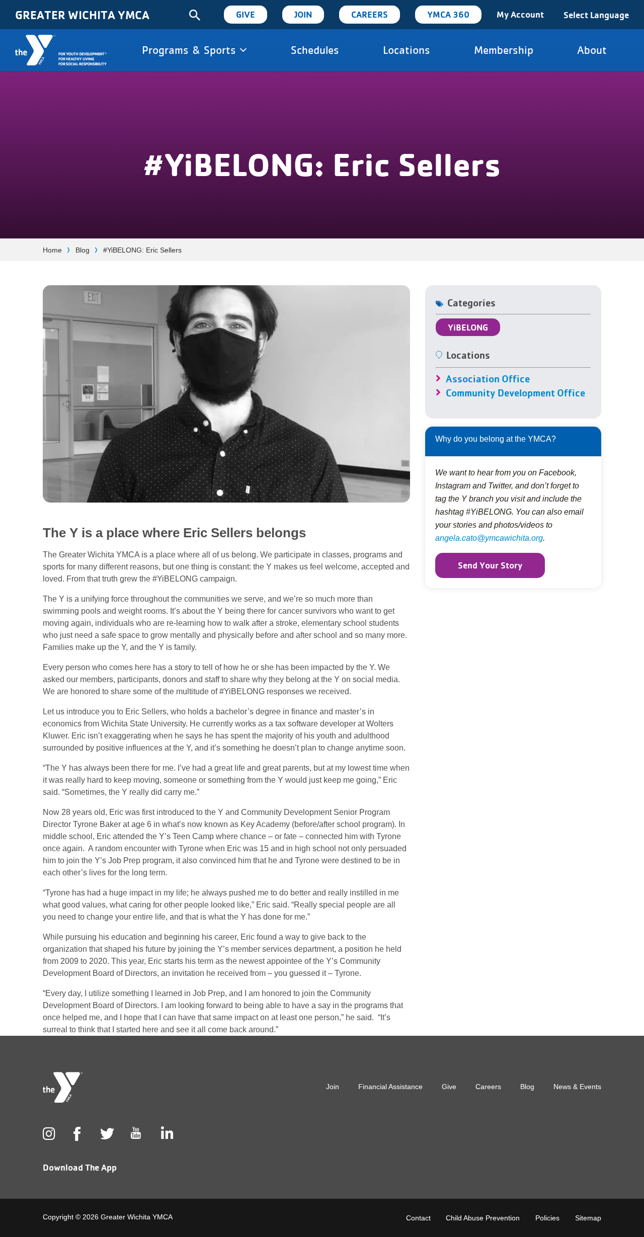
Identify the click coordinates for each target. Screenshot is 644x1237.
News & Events (577, 1087)
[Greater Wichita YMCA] (61, 50)
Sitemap (588, 1218)
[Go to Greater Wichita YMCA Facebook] (76, 1142)
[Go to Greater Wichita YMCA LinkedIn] (166, 1134)
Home (52, 250)
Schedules (315, 49)
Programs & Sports (190, 49)
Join (303, 14)
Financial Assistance (390, 1087)
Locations (406, 49)
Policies (547, 1218)
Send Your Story (490, 565)
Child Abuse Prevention (483, 1218)
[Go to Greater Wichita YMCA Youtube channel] (136, 1141)
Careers (369, 14)
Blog (82, 250)
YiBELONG (468, 327)
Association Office (488, 379)
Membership (503, 49)
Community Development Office (515, 393)
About (592, 49)
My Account (520, 14)
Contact (418, 1218)
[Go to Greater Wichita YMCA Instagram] (48, 1134)
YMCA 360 (448, 14)
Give (245, 14)
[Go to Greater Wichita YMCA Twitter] (105, 1134)
